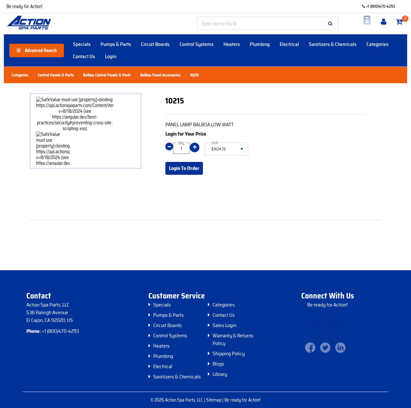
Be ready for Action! (24, 6)
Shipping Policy (229, 354)
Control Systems (196, 44)
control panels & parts (56, 75)
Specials (82, 44)
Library (220, 374)
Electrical (289, 44)
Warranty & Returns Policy (233, 339)
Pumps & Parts (116, 44)
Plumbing (260, 44)
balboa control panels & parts (107, 75)
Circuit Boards (155, 44)
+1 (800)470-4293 (380, 6)
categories (20, 75)
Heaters (231, 44)
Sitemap (214, 400)
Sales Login (224, 325)
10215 (194, 75)
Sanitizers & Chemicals (332, 44)
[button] (330, 23)
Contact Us (84, 56)
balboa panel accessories (160, 75)
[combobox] (267, 23)
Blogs (218, 364)
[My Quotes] (367, 20)
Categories (377, 44)
